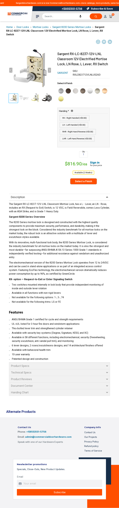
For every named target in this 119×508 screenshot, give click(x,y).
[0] (110, 16)
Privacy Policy (91, 441)
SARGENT (62, 72)
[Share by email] (104, 42)
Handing (76, 110)
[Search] (96, 16)
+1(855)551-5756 (72, 8)
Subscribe (60, 492)
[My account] (105, 16)
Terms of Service (93, 450)
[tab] (59, 197)
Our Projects (90, 437)
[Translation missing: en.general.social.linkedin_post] (110, 42)
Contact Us (89, 432)
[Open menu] (37, 16)
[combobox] (65, 16)
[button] (80, 16)
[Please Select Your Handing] (72, 111)
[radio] (61, 91)
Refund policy (91, 446)
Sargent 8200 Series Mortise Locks (71, 27)
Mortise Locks (40, 27)
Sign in (94, 162)
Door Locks (22, 27)
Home (9, 27)
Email (20, 476)
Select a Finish (64, 83)
